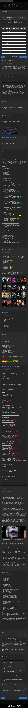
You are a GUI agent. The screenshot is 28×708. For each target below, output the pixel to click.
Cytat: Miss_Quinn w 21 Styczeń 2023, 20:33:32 (12, 638)
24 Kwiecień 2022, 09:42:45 (6, 491)
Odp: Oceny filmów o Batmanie (8, 62)
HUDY (4, 101)
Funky (4, 334)
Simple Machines (17, 706)
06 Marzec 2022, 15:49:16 (6, 337)
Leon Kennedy (9, 17)
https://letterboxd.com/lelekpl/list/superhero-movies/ (13, 274)
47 (12, 56)
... (10, 56)
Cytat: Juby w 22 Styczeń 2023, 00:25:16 (11, 662)
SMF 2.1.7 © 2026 (11, 706)
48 (13, 56)
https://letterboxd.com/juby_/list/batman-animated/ (12, 474)
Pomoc (8, 705)
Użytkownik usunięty (16, 17)
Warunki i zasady (13, 705)
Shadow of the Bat (8, 115)
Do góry (2, 697)
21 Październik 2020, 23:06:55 (7, 63)
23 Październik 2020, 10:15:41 (7, 119)
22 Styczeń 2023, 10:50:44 (6, 688)
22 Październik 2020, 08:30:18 (7, 80)
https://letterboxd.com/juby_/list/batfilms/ (10, 414)
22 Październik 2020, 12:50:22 (7, 105)
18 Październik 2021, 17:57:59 (7, 155)
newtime (5, 312)
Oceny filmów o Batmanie (7, 139)
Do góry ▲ (19, 705)
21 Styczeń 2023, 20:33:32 (6, 575)
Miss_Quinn (6, 572)
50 (16, 56)
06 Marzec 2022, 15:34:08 (6, 315)
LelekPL (21, 17)
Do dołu (2, 56)
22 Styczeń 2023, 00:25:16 (6, 635)
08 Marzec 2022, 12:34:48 (6, 369)
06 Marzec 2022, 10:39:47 (6, 252)
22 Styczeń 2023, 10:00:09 (6, 659)
